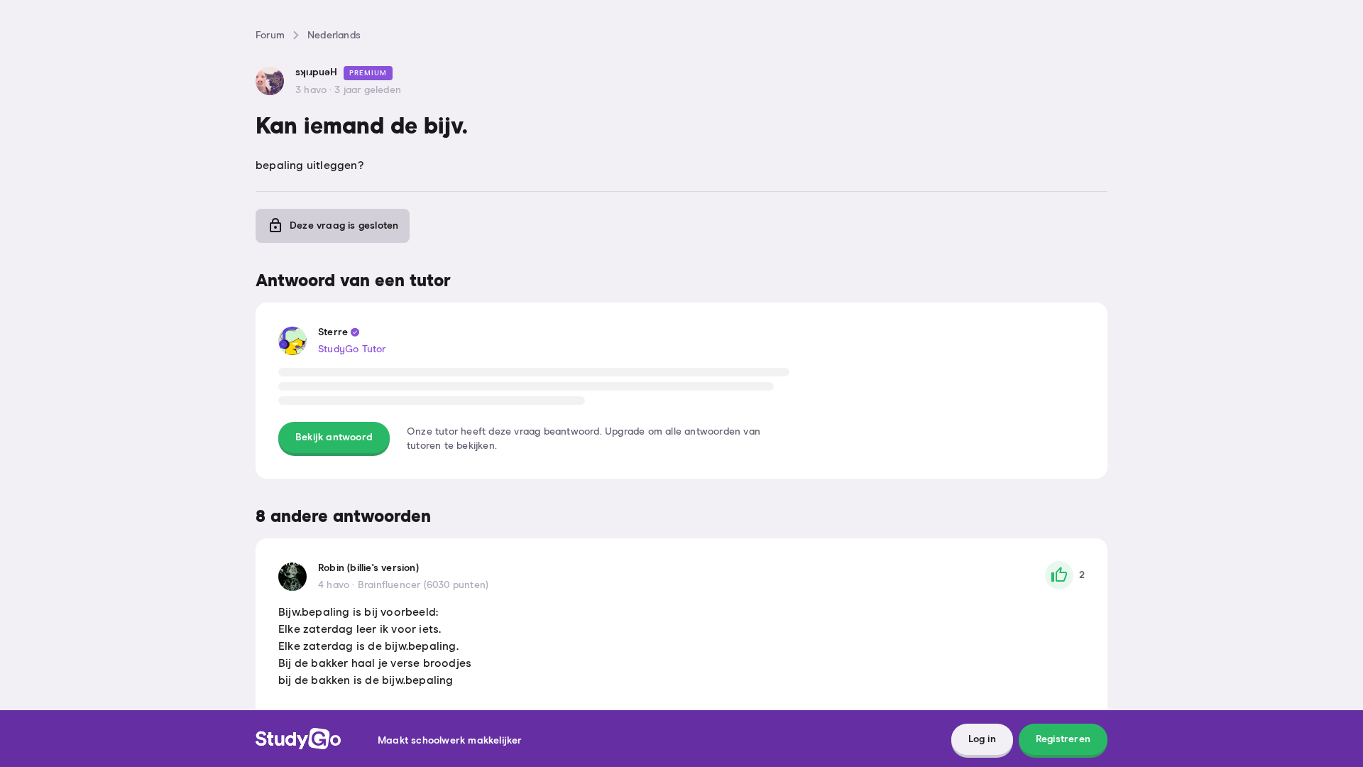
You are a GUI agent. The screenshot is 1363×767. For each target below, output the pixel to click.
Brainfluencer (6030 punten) (423, 585)
